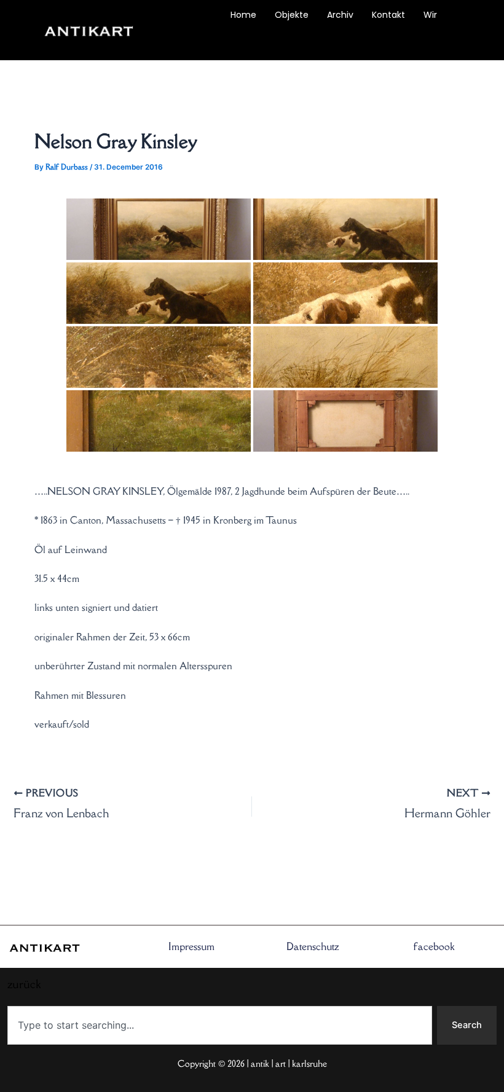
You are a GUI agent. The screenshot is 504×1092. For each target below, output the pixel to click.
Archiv (340, 15)
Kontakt (388, 15)
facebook (434, 946)
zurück (186, 43)
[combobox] (219, 1025)
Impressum (191, 946)
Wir (430, 15)
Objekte (292, 15)
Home (243, 15)
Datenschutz (312, 946)
